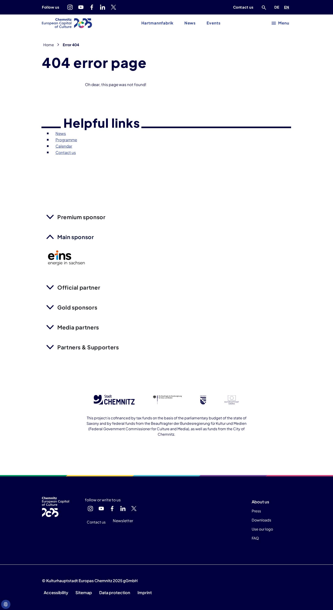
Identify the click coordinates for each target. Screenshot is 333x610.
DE (277, 7)
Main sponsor (75, 236)
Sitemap (83, 592)
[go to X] (113, 7)
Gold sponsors (77, 307)
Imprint (145, 592)
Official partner (78, 287)
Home (48, 44)
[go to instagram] (70, 7)
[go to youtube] (80, 7)
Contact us (243, 7)
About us (260, 501)
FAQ (255, 538)
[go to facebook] (91, 7)
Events (213, 23)
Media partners (78, 327)
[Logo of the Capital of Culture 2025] (67, 23)
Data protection (114, 592)
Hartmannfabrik (157, 23)
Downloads (261, 520)
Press (256, 511)
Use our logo (262, 529)
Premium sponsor (81, 217)
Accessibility (56, 592)
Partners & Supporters (88, 347)
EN (287, 7)
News (190, 23)
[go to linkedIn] (102, 7)
